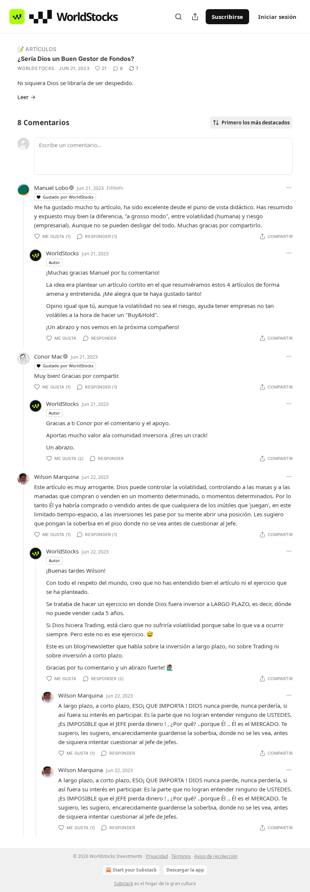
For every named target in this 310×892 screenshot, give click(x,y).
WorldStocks (35, 68)
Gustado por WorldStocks (68, 197)
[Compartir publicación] (195, 16)
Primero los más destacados (256, 122)
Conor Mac (48, 356)
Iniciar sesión (277, 16)
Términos (181, 856)
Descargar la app (185, 870)
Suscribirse (227, 16)
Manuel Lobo (51, 187)
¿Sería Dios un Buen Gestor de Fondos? (75, 58)
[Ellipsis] (289, 188)
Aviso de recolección (215, 856)
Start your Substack (135, 870)
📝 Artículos (36, 49)
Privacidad (157, 856)
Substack (123, 883)
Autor (54, 262)
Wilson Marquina (56, 476)
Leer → (26, 97)
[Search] (178, 16)
